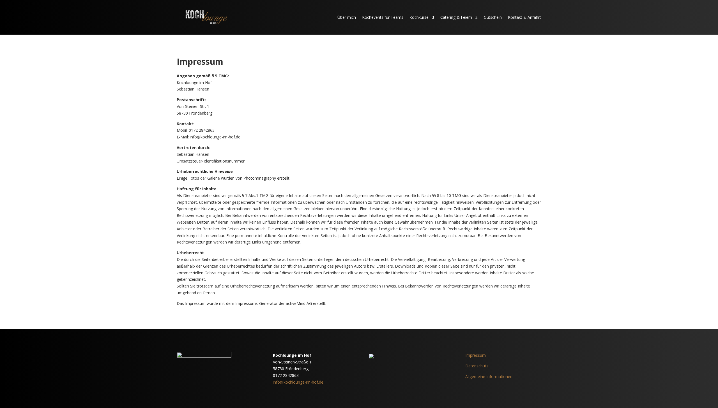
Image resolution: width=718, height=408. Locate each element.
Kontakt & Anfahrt (524, 17)
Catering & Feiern (456, 17)
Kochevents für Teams (382, 17)
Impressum (475, 355)
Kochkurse (419, 17)
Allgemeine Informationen (488, 376)
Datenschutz (476, 365)
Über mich (346, 17)
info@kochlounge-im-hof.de (298, 382)
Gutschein (493, 17)
